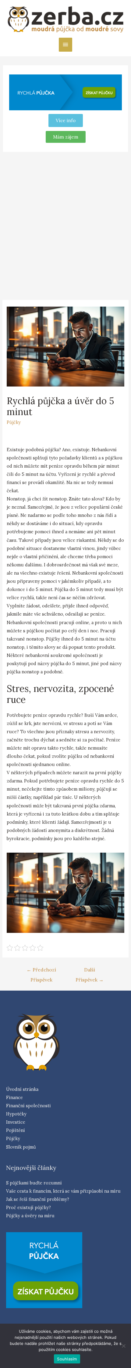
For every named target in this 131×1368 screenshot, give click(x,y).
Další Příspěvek (90, 971)
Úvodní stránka (22, 1089)
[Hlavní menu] (65, 45)
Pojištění (15, 1130)
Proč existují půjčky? (28, 1207)
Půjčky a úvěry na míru (30, 1215)
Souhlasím (67, 1358)
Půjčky (14, 422)
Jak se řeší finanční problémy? (37, 1199)
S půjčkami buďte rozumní (34, 1183)
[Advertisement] (65, 225)
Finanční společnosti (28, 1105)
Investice (15, 1122)
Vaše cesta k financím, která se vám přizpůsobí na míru (63, 1191)
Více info (66, 120)
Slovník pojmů (21, 1147)
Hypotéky (16, 1114)
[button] (66, 137)
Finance (14, 1097)
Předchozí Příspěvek (41, 971)
